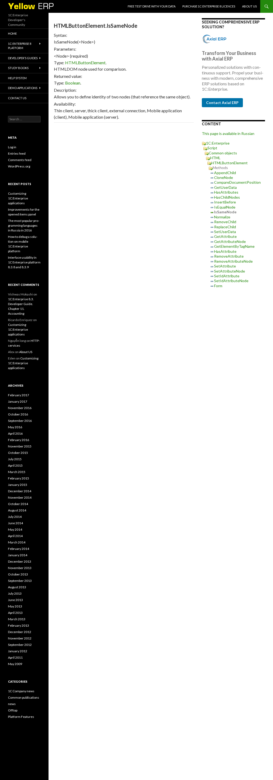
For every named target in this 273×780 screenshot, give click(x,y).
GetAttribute (225, 236)
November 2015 (19, 446)
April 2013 (15, 613)
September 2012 (20, 645)
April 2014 (15, 536)
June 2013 (15, 600)
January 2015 (17, 485)
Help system (17, 78)
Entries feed (17, 153)
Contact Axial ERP (222, 102)
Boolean (72, 82)
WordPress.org (19, 166)
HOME (12, 33)
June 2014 (15, 523)
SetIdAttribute (226, 276)
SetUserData (225, 231)
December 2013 (19, 561)
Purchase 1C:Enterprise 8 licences (208, 6)
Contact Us (17, 98)
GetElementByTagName (234, 246)
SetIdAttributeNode (231, 280)
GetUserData (225, 187)
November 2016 (19, 408)
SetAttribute (225, 266)
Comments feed (19, 160)
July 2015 (15, 459)
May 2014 (15, 529)
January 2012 (17, 651)
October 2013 (18, 574)
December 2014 (19, 491)
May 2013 (15, 606)
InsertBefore (225, 202)
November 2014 (19, 497)
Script (212, 148)
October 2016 (18, 414)
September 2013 (20, 581)
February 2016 (18, 440)
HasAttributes (226, 192)
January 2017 (17, 401)
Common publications (23, 697)
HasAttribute (225, 251)
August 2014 (17, 510)
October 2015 (18, 453)
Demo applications (22, 88)
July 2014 (15, 517)
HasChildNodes (227, 197)
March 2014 (16, 542)
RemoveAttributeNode (233, 261)
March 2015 (16, 472)
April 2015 (15, 465)
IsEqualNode (224, 207)
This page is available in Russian (228, 133)
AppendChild (225, 172)
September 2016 (20, 421)
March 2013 (16, 619)
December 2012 (19, 632)
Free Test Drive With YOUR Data (151, 6)
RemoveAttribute (229, 256)
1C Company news (21, 691)
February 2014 (18, 549)
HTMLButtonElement (85, 62)
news (12, 704)
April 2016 (15, 433)
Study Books (18, 68)
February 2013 (18, 625)
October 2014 (18, 504)
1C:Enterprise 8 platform (19, 46)
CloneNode (223, 177)
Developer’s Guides (23, 58)
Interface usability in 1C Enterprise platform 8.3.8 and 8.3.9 (24, 262)
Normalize (222, 217)
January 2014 (17, 555)
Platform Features (21, 717)
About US (249, 6)
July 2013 (15, 593)
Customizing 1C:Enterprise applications (18, 198)
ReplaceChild (225, 227)
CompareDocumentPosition (237, 182)
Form (218, 285)
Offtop (12, 710)
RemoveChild (225, 221)
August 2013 (17, 587)
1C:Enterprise (218, 143)
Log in (12, 147)
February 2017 (18, 395)
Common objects (223, 153)
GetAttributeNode (230, 241)
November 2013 (19, 568)
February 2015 (18, 478)
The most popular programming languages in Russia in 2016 (23, 225)
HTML (215, 157)
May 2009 (15, 664)
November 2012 (19, 638)
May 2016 (15, 427)
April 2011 (15, 657)
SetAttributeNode (229, 271)
